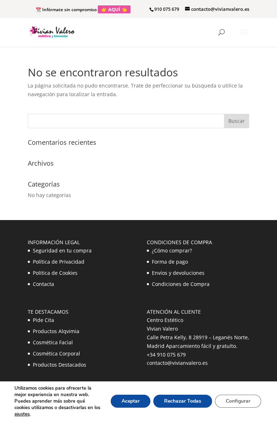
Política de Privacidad (58, 261)
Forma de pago (170, 261)
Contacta (43, 284)
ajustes (22, 414)
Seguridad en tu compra (62, 250)
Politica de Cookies (55, 272)
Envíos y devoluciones (178, 272)
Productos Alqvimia (56, 331)
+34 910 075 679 (166, 354)
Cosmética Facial (53, 342)
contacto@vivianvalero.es (177, 362)
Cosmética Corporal (56, 353)
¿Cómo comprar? (172, 250)
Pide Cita (43, 320)
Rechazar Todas (182, 401)
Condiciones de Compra (181, 284)
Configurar (238, 401)
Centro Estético (165, 320)
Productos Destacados (59, 364)
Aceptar (131, 401)
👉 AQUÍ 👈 (114, 9)
